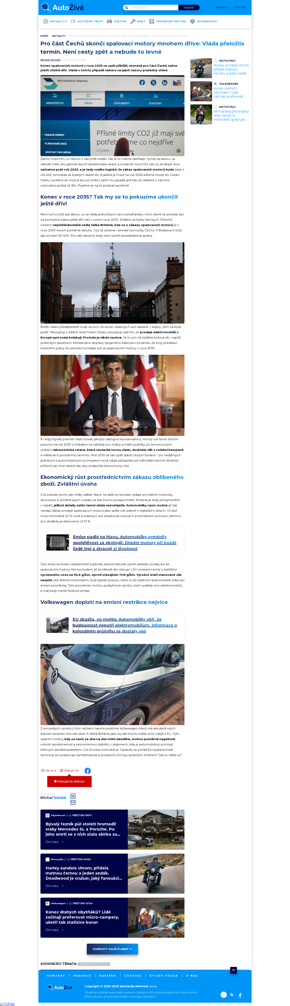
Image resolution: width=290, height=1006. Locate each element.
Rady (141, 21)
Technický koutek (171, 21)
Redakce (82, 975)
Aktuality (58, 21)
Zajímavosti (207, 21)
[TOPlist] (7, 1004)
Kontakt (56, 975)
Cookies (133, 975)
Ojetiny (120, 21)
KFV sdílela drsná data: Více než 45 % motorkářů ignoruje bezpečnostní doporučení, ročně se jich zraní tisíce (231, 122)
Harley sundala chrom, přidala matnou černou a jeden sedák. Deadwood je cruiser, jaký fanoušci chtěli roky (231, 75)
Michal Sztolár (50, 59)
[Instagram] (224, 995)
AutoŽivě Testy (90, 21)
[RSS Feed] (231, 995)
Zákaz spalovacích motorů (94, 964)
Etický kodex (164, 975)
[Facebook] (239, 995)
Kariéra (107, 975)
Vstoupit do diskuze (70, 781)
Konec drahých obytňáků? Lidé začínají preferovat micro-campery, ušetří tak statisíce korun (82, 917)
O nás (192, 975)
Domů (44, 36)
